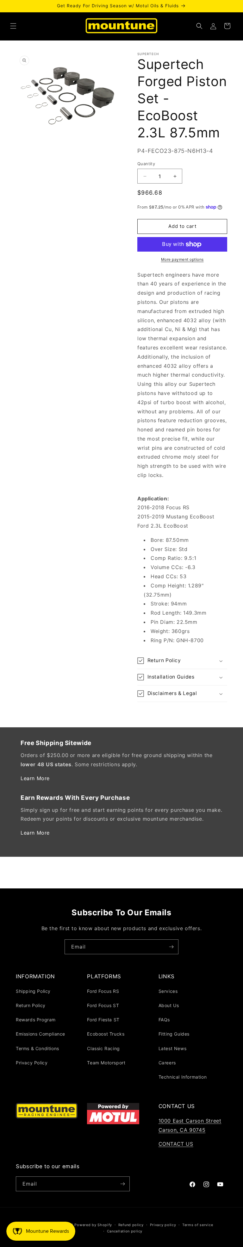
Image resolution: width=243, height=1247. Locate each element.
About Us (169, 1005)
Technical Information (183, 1077)
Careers (167, 1062)
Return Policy (31, 1005)
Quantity (146, 163)
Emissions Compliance (40, 1034)
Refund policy (131, 1225)
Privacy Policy (31, 1062)
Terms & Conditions (37, 1048)
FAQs (164, 1019)
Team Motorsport (106, 1062)
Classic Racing (103, 1048)
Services (168, 991)
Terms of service (197, 1225)
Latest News (173, 1048)
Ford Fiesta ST (103, 1019)
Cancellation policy (124, 1231)
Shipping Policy (33, 991)
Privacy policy (163, 1225)
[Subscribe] (171, 946)
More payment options (182, 259)
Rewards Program (36, 1019)
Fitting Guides (174, 1034)
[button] (13, 26)
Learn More (35, 778)
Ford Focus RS (103, 991)
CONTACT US (176, 1144)
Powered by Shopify (93, 1225)
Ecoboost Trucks (105, 1034)
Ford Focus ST (103, 1005)
